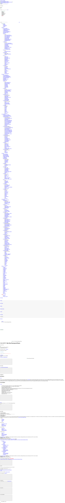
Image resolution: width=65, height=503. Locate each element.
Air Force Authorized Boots (6, 76)
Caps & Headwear (7, 37)
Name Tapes (6, 136)
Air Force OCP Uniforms (6, 126)
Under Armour (6, 196)
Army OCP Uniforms (5, 116)
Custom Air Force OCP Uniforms (9, 127)
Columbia (4, 271)
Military (3, 11)
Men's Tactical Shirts (5, 155)
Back (1, 402)
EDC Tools (6, 241)
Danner (6, 107)
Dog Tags (6, 67)
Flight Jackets (6, 144)
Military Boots (6, 96)
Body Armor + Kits (7, 224)
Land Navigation (7, 246)
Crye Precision (6, 191)
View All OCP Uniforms (6, 114)
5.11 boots (28, 379)
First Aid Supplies (7, 210)
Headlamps (6, 236)
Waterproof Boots (7, 99)
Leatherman (6, 260)
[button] (32, 5)
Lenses (5, 233)
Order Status (3, 428)
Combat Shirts (6, 44)
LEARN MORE (12, 458)
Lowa (5, 108)
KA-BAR (6, 259)
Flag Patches (6, 137)
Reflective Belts (7, 182)
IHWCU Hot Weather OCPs (8, 120)
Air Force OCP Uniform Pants (8, 131)
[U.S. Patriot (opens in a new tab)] (2, 1)
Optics (5, 252)
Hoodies (6, 172)
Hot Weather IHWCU (7, 39)
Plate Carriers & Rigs (5, 32)
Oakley (6, 109)
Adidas (4, 267)
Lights (5, 63)
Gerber (5, 258)
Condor (6, 263)
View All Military (5, 28)
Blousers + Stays (7, 141)
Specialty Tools (6, 242)
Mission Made (6, 193)
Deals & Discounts (4, 429)
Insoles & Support (7, 102)
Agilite (5, 256)
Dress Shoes (6, 92)
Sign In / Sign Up (5, 446)
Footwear (3, 12)
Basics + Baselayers (5, 149)
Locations (4, 442)
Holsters (6, 253)
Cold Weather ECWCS (7, 40)
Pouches (4, 204)
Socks (5, 69)
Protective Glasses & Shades (8, 231)
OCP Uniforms (5, 25)
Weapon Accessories (5, 250)
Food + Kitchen (7, 248)
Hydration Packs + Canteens (8, 216)
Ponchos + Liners (7, 178)
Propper (6, 194)
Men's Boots (4, 79)
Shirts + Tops (4, 166)
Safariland (4, 287)
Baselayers (4, 163)
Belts (4, 179)
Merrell (4, 280)
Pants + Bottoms (5, 158)
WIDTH (1, 350)
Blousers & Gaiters (7, 103)
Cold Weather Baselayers (8, 164)
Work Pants (6, 161)
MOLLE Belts (6, 222)
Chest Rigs (6, 203)
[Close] (6, 362)
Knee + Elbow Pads (7, 226)
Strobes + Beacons (7, 237)
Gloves (6, 147)
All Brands (6, 113)
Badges (6, 71)
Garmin (4, 276)
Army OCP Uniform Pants (8, 122)
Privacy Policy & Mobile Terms (22, 417)
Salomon (6, 111)
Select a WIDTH (4, 350)
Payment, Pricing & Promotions (22, 439)
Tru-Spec (4, 290)
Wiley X (4, 292)
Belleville (6, 106)
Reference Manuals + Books (8, 244)
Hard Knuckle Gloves (7, 228)
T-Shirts (6, 54)
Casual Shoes (6, 86)
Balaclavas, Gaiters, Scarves (8, 148)
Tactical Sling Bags (7, 214)
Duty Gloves (6, 229)
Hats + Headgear (7, 185)
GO (7, 9)
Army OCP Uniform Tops (8, 121)
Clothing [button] (3, 153)
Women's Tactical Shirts (6, 156)
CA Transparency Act (15, 439)
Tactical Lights (5, 234)
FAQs (2, 433)
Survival (6, 247)
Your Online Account (4, 423)
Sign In (1, 470)
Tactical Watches (7, 188)
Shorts (5, 162)
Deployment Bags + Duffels (8, 213)
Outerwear (4, 142)
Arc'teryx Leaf (5, 268)
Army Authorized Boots (6, 75)
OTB (4, 283)
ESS (5, 262)
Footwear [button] (3, 74)
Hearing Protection (7, 225)
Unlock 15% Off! (5, 296)
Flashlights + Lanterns (7, 235)
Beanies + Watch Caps (7, 146)
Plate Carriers (6, 57)
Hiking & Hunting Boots (8, 97)
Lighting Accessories (7, 238)
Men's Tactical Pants (5, 154)
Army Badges (6, 119)
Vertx (5, 197)
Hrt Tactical (4, 277)
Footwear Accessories (6, 100)
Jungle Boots (6, 85)
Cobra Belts (6, 181)
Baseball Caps (6, 186)
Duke (4, 274)
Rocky (5, 110)
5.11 (5, 112)
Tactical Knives (7, 240)
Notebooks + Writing (7, 243)
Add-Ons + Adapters (7, 254)
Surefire (6, 261)
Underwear (6, 152)
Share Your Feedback (4, 434)
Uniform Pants (6, 160)
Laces (5, 104)
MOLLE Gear (6, 60)
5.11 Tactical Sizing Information (4, 367)
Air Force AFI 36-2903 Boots (6, 31)
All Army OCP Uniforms (8, 124)
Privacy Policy (5, 439)
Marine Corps (5, 52)
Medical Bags (6, 215)
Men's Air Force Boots (7, 90)
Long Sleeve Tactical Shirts (8, 171)
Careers (3, 420)
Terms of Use (1, 439)
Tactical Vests (6, 56)
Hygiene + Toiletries (7, 211)
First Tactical (6, 192)
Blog (2, 421)
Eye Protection (5, 230)
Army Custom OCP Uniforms (8, 35)
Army (4, 33)
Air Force (4, 88)
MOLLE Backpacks (7, 221)
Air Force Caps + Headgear (8, 132)
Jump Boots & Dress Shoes (8, 47)
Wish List (3, 424)
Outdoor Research (5, 284)
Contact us (5, 473)
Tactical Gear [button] (3, 199)
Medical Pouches (7, 207)
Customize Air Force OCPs (6, 29)
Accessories (4, 65)
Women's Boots (5, 80)
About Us (3, 419)
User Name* (1, 468)
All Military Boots (5, 30)
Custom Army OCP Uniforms (6, 115)
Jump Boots (4, 78)
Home (2, 321)
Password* (1, 469)
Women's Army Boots (7, 83)
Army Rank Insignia (7, 138)
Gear (3, 55)
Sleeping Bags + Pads (7, 249)
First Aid (6, 64)
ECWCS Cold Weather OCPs (8, 130)
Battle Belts (6, 59)
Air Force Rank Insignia (8, 128)
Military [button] (3, 27)
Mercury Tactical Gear (6, 279)
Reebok (4, 285)
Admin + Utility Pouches (8, 206)
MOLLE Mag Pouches (7, 219)
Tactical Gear (3, 14)
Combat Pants (6, 45)
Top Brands (4, 105)
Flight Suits (6, 134)
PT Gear (6, 125)
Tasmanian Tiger (5, 289)
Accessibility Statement (10, 439)
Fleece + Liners (7, 176)
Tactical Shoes (6, 98)
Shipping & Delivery (4, 430)
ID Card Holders (7, 73)
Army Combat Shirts (7, 36)
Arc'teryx (6, 190)
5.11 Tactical (4, 266)
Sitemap (27, 439)
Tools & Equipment (7, 62)
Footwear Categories (5, 94)
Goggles (6, 232)
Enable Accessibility (2, 0)
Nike (3, 281)
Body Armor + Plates (7, 202)
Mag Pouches (6, 58)
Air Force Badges (7, 140)
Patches (6, 72)
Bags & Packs (6, 61)
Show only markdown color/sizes (4, 347)
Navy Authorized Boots (7, 51)
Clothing (4, 26)
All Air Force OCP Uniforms (8, 133)
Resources (3, 435)
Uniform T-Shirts (7, 38)
